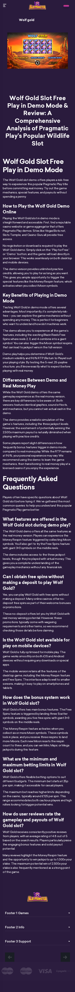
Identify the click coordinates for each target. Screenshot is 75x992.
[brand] (66, 6)
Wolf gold (26, 20)
